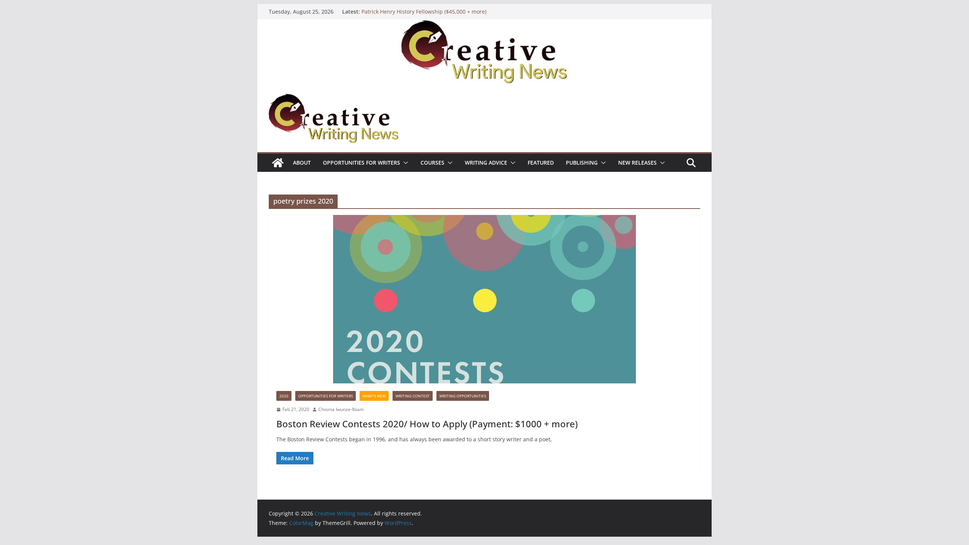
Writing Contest (413, 396)
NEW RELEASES (637, 162)
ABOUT (302, 162)
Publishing (582, 162)
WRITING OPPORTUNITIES (462, 396)
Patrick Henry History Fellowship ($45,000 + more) (423, 11)
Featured (541, 162)
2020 (283, 396)
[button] (404, 162)
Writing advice (486, 162)
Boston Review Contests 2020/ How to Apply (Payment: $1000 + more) (427, 423)
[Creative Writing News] (484, 24)
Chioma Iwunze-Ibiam (341, 409)
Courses (432, 162)
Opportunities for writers (361, 162)
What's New (374, 396)
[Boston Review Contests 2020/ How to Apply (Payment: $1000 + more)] (484, 299)
